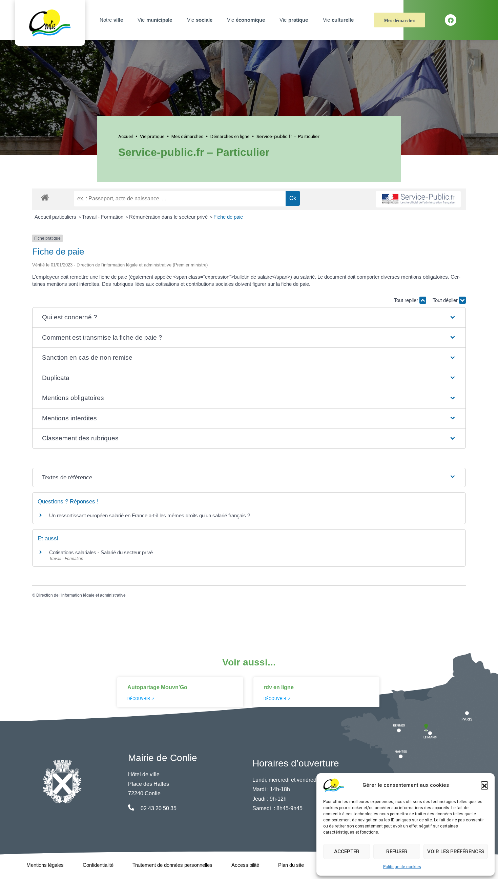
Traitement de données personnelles (172, 865)
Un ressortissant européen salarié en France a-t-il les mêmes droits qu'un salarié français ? (149, 515)
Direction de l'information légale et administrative (81, 595)
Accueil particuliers (56, 217)
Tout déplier (446, 300)
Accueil (125, 136)
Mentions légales (45, 865)
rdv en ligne (279, 687)
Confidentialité (98, 865)
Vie (155, 20)
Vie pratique (152, 136)
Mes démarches (399, 20)
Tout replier (406, 300)
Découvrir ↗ (140, 698)
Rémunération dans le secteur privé (169, 217)
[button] (484, 785)
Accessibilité (245, 865)
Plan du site (291, 865)
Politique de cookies (402, 866)
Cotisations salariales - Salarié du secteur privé (101, 552)
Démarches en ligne (229, 136)
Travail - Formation (103, 217)
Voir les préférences (455, 851)
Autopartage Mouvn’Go (157, 687)
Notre (111, 20)
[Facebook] (450, 20)
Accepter (346, 851)
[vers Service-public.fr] (418, 199)
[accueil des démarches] (45, 196)
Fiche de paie (228, 217)
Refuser (397, 851)
